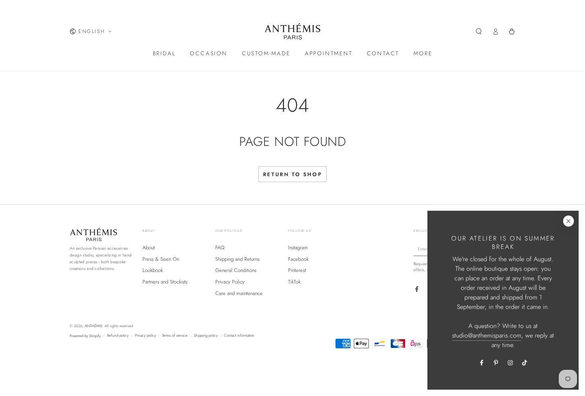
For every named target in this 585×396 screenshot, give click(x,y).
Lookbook (152, 270)
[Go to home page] (292, 31)
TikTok (294, 281)
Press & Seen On (160, 259)
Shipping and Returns (237, 259)
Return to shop (292, 174)
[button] (478, 31)
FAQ (219, 247)
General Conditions (235, 270)
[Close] (568, 221)
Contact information (239, 335)
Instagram (298, 247)
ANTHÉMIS (93, 326)
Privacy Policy (230, 281)
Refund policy (118, 335)
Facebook (298, 259)
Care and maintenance (239, 293)
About (148, 247)
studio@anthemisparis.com (486, 335)
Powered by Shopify (85, 336)
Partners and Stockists (164, 281)
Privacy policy (145, 335)
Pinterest (297, 270)
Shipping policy (206, 335)
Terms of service (174, 335)
